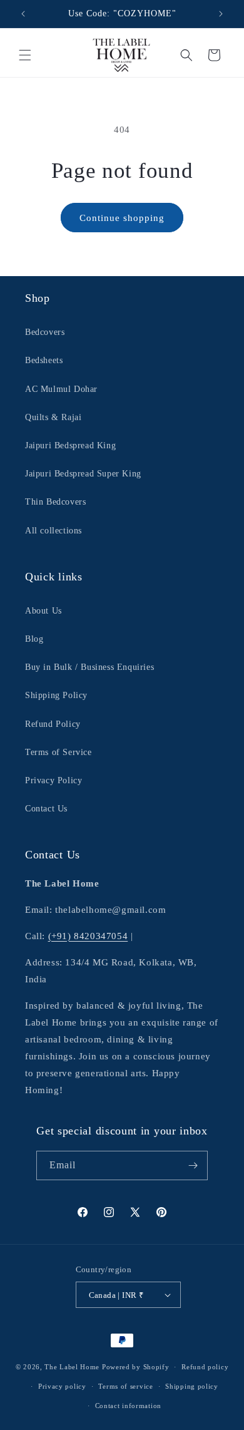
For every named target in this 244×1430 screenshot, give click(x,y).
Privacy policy (62, 1386)
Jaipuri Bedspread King (70, 445)
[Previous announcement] (23, 14)
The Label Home (71, 1367)
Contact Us (46, 808)
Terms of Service (58, 752)
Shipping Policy (56, 695)
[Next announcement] (221, 14)
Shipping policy (191, 1386)
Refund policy (204, 1367)
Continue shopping (122, 218)
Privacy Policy (53, 780)
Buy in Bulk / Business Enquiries (89, 667)
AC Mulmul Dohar (61, 389)
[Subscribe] (193, 1165)
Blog (34, 639)
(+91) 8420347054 (88, 936)
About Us (43, 610)
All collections (53, 530)
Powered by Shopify (136, 1367)
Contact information (128, 1405)
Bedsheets (44, 360)
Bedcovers (44, 332)
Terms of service (125, 1386)
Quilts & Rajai (53, 417)
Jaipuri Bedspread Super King (83, 473)
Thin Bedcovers (55, 502)
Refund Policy (53, 724)
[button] (25, 55)
